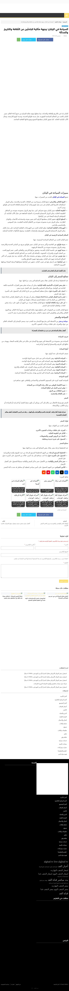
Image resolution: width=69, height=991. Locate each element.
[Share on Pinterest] (48, 472)
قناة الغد (63, 893)
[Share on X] (62, 472)
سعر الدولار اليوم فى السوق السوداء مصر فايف (58, 883)
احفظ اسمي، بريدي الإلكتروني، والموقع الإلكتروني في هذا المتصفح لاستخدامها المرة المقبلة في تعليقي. (41, 558)
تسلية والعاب (63, 723)
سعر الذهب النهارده (60, 886)
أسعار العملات (63, 706)
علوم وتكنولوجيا (62, 751)
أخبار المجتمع (63, 703)
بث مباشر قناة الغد (58, 879)
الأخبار (65, 710)
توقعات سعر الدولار (43, 880)
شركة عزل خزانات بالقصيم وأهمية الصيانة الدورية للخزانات (50, 683)
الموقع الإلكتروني (63, 551)
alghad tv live (51, 861)
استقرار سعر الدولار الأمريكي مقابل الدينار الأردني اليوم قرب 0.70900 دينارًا (45, 673)
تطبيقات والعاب (62, 730)
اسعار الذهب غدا (45, 874)
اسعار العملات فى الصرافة (63, 876)
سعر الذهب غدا (47, 889)
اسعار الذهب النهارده (59, 870)
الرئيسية (65, 22)
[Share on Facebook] (66, 472)
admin (65, 35)
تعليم (65, 734)
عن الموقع (18, 984)
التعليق (66, 562)
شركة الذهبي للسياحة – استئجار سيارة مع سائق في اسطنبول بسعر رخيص (12, 597)
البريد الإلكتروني (29, 544)
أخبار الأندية (63, 696)
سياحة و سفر (63, 321)
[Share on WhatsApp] (53, 472)
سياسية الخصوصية (5, 984)
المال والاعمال (62, 720)
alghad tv (63, 861)
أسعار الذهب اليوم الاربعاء (44, 866)
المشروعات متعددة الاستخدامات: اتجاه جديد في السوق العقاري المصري (35, 599)
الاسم (66, 544)
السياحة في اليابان (61, 510)
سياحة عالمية (58, 22)
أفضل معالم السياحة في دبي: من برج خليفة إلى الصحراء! (58, 597)
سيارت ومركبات (62, 747)
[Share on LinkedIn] (57, 472)
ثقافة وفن (64, 737)
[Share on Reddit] (44, 472)
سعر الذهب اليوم (61, 889)
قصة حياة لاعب (62, 754)
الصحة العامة (63, 717)
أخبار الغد (63, 866)
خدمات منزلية (63, 740)
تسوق (65, 727)
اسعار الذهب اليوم (60, 874)
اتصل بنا (12, 984)
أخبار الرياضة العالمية (61, 699)
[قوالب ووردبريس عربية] (32, 988)
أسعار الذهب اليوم (53, 866)
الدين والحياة (63, 713)
